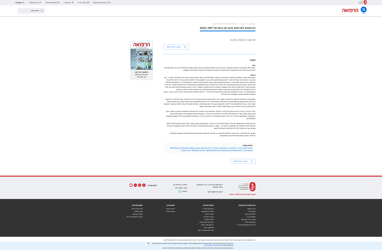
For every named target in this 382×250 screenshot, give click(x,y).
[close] (148, 244)
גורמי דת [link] (215, 148)
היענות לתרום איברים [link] (244, 148)
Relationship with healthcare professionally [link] (224, 150)
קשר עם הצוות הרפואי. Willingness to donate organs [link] (190, 148)
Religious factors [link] (198, 150)
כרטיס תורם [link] (223, 148)
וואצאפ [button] (184, 191)
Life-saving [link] (247, 150)
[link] (362, 2)
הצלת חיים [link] (232, 148)
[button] (101, 2)
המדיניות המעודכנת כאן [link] (212, 245)
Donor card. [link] (186, 150)
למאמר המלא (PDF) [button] (174, 47)
